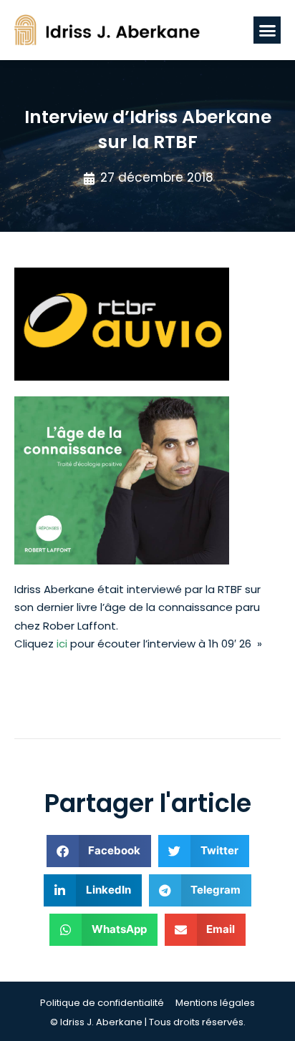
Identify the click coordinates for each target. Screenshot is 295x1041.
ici (62, 643)
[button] (267, 30)
